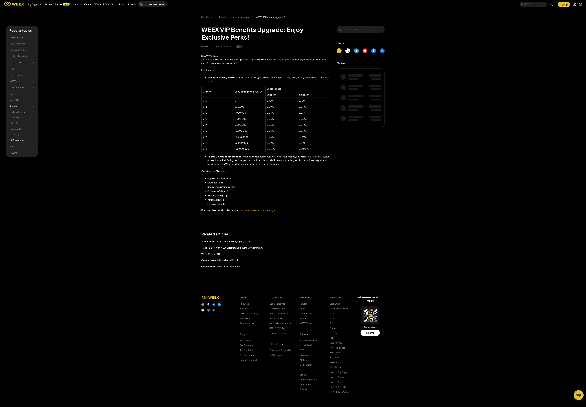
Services (304, 334)
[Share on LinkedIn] (382, 50)
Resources (336, 297)
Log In (552, 4)
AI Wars (13, 152)
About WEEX (16, 62)
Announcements (18, 49)
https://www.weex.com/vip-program (258, 210)
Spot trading (16, 129)
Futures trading (18, 112)
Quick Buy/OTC (18, 87)
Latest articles (17, 37)
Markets (48, 4)
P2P (12, 93)
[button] (35, 4)
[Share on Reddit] (365, 50)
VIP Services (276, 355)
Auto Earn (15, 123)
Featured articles (18, 43)
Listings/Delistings (19, 56)
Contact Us (276, 344)
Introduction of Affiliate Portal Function (220, 266)
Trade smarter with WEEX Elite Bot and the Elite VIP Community (232, 247)
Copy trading (16, 75)
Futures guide (17, 118)
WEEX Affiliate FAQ (210, 254)
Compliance (276, 297)
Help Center (207, 17)
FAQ (12, 68)
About (243, 297)
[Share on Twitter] (347, 50)
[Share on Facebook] (373, 50)
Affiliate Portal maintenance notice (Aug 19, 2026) (226, 241)
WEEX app (15, 81)
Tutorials (14, 106)
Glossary (15, 134)
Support (244, 334)
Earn (12, 146)
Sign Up (370, 332)
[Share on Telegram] (356, 50)
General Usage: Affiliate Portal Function (220, 260)
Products (305, 297)
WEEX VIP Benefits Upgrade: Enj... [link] (272, 17)
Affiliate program (18, 140)
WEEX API (14, 100)
